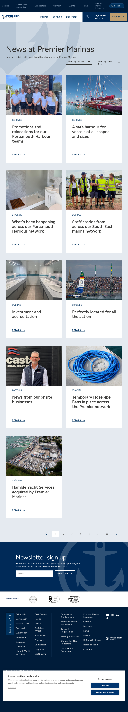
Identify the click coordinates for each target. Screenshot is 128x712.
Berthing (57, 16)
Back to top (10, 625)
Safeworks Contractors (67, 615)
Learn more (12, 687)
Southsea (39, 640)
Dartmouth (21, 619)
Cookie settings (105, 679)
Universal (20, 646)
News (85, 6)
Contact (57, 6)
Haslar (38, 619)
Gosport (39, 623)
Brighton (39, 649)
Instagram (112, 615)
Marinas (44, 16)
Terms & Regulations (67, 630)
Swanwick (21, 637)
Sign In (116, 17)
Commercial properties (21, 5)
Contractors (40, 6)
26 (107, 533)
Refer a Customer (92, 640)
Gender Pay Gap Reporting (69, 642)
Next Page (116, 534)
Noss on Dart (22, 623)
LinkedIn (117, 615)
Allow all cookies (105, 692)
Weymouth (21, 632)
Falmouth (21, 614)
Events (72, 6)
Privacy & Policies (70, 636)
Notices (87, 626)
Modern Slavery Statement (69, 623)
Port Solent (40, 635)
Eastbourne (40, 654)
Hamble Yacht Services (23, 652)
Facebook (107, 618)
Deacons (20, 642)
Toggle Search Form (116, 5)
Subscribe (62, 574)
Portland (20, 628)
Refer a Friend (90, 644)
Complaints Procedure (67, 649)
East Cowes (41, 614)
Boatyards (72, 16)
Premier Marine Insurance (99, 5)
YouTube (108, 615)
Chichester (40, 644)
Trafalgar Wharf (39, 629)
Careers (87, 621)
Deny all (105, 686)
